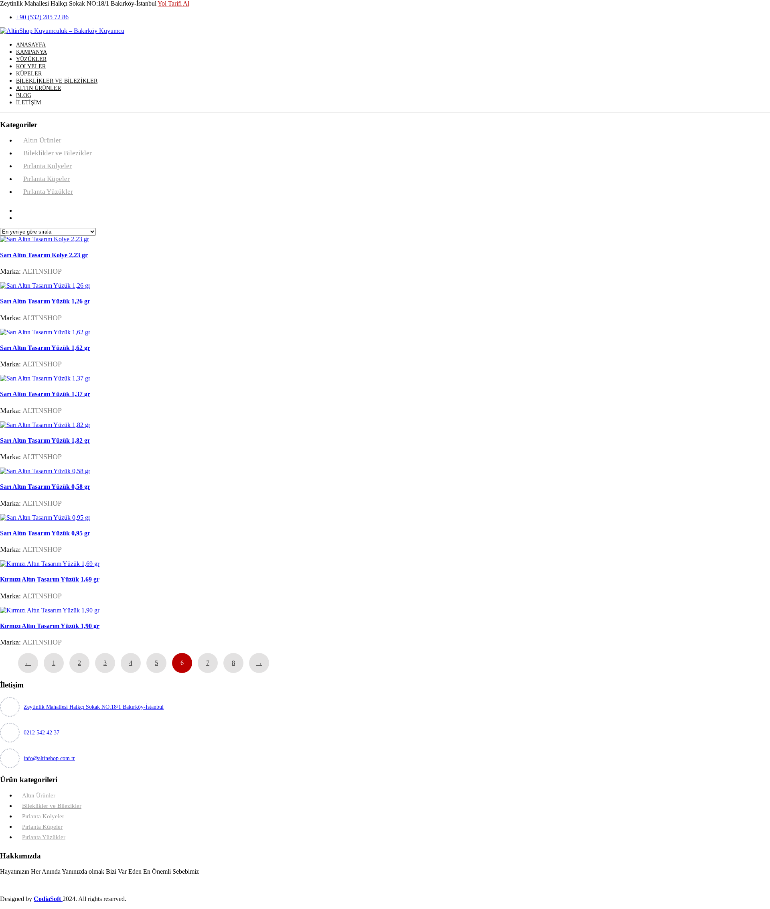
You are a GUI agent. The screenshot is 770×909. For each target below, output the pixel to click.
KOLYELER (31, 66)
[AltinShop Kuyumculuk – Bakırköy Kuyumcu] (62, 30)
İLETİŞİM (28, 103)
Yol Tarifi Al (173, 3)
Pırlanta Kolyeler (47, 166)
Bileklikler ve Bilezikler (57, 153)
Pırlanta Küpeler (46, 179)
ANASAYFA (31, 45)
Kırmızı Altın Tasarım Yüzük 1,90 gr (49, 625)
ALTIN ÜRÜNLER (38, 88)
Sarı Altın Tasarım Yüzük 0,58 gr (45, 486)
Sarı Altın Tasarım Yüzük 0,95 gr (45, 533)
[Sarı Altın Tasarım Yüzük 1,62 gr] (45, 332)
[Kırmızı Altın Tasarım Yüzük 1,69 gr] (49, 563)
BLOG (23, 95)
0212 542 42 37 (41, 733)
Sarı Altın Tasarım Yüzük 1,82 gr (45, 440)
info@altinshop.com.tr (49, 758)
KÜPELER (29, 74)
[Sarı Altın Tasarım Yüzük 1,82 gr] (45, 424)
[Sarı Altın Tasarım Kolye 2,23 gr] (44, 239)
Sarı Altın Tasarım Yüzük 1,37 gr (45, 393)
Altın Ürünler (42, 140)
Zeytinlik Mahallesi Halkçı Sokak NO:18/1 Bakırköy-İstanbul (94, 707)
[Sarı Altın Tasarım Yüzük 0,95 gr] (45, 517)
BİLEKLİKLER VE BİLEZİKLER (56, 81)
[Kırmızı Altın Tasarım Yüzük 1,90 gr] (49, 610)
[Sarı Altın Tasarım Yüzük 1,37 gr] (45, 378)
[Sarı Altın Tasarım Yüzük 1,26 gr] (45, 285)
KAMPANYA (31, 52)
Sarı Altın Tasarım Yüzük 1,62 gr (45, 347)
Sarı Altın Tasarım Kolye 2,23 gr (44, 255)
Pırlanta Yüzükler (48, 191)
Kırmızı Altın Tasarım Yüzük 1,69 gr (49, 579)
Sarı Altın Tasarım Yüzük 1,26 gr (45, 301)
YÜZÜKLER (31, 59)
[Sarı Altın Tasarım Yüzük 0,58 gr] (45, 471)
